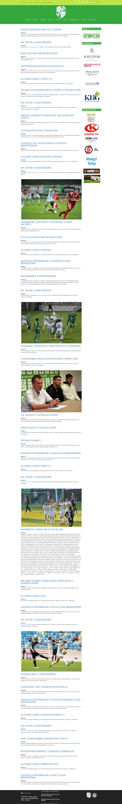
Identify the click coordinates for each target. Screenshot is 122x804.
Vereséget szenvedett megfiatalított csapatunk (51, 345)
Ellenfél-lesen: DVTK (33, 595)
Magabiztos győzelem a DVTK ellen (42, 529)
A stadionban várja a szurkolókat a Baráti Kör (49, 358)
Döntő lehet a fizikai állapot (38, 427)
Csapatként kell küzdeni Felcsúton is (44, 686)
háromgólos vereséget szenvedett (44, 295)
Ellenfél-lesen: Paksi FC (35, 465)
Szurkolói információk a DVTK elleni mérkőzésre (51, 606)
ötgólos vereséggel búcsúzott (32, 47)
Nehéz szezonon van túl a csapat (41, 29)
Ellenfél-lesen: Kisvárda (36, 249)
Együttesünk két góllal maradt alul (28, 107)
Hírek (35, 19)
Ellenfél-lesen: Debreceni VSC (39, 764)
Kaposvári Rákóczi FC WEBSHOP (92, 33)
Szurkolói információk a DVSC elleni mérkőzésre (43, 776)
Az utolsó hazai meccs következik (41, 237)
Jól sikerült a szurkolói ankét (40, 414)
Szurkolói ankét (31, 440)
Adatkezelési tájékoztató (47, 2)
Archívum (30, 2)
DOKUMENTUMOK (74, 19)
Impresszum (24, 2)
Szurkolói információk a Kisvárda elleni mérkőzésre (45, 262)
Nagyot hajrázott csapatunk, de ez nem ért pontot (47, 116)
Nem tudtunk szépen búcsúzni (39, 53)
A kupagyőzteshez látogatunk (39, 130)
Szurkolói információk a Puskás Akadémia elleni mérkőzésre (50, 700)
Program (43, 19)
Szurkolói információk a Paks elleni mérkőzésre (51, 453)
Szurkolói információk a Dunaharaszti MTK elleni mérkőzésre (50, 795)
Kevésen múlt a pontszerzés (38, 674)
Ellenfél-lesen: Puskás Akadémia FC (43, 714)
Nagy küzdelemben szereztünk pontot (44, 738)
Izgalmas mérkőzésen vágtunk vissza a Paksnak (50, 799)
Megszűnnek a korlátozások (38, 276)
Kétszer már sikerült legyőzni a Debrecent (48, 751)
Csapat (51, 19)
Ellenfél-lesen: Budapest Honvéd (41, 156)
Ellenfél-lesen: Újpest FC (36, 78)
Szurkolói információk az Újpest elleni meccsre (51, 89)
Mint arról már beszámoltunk (27, 730)
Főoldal (28, 19)
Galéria (83, 19)
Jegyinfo (58, 19)
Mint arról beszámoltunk (26, 481)
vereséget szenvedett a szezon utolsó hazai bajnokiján (39, 172)
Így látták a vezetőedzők (36, 42)
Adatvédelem (37, 2)
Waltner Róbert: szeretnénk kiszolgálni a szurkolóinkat (47, 582)
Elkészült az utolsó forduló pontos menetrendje (43, 144)
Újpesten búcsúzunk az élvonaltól (42, 66)
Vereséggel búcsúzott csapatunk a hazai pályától (46, 223)
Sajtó (65, 19)
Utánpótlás (92, 19)
